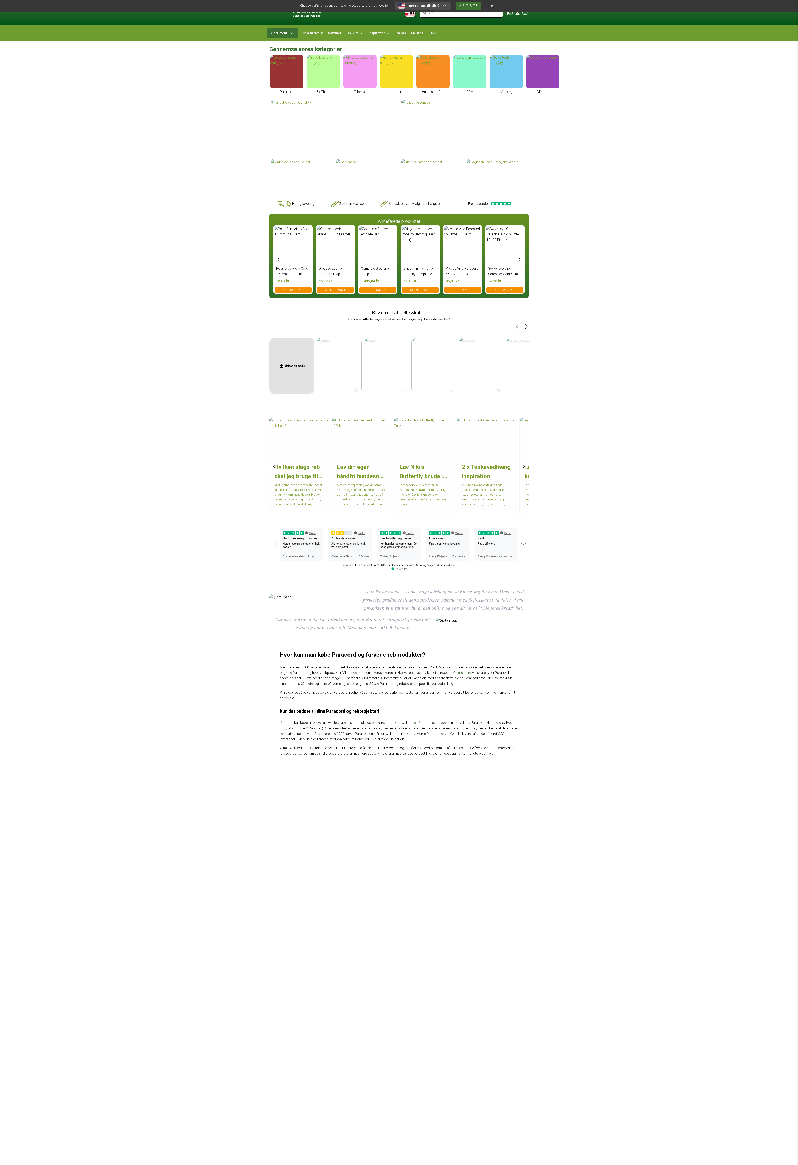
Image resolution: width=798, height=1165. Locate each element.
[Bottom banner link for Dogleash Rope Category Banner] (497, 176)
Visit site (468, 6)
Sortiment (279, 33)
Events (400, 33)
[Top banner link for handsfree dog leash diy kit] (334, 129)
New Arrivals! (312, 33)
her (414, 723)
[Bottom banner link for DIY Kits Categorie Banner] (431, 176)
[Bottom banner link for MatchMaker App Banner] (301, 176)
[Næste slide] (520, 259)
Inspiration (377, 33)
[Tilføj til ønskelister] (307, 230)
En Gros (417, 33)
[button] (355, 33)
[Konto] (517, 12)
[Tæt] (492, 6)
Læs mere (464, 673)
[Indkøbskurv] (525, 12)
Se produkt (293, 290)
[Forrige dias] (278, 259)
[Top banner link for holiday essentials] (464, 129)
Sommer (334, 33)
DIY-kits (352, 33)
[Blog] (510, 12)
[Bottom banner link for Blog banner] (366, 176)
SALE (432, 33)
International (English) (423, 5)
